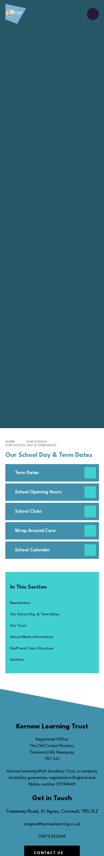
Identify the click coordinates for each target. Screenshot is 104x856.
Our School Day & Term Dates (31, 445)
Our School (36, 441)
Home (10, 441)
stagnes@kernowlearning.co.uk (52, 824)
